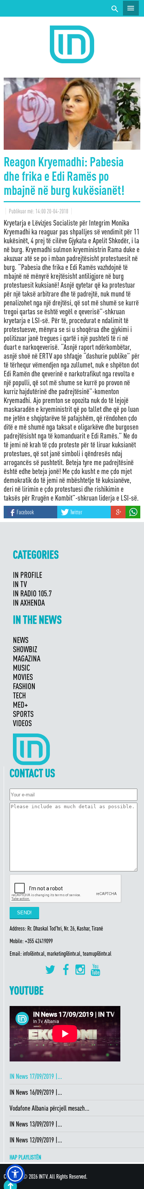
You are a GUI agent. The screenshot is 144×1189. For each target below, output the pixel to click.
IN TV (20, 584)
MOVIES (23, 676)
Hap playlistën (25, 1157)
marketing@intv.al (63, 953)
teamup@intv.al (97, 953)
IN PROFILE (27, 574)
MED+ (20, 704)
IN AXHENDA (29, 602)
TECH (19, 695)
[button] (15, 1174)
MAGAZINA (26, 658)
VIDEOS (22, 723)
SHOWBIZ (25, 649)
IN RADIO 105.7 (32, 593)
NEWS (20, 639)
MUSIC (21, 667)
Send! (24, 912)
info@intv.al (34, 953)
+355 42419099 (39, 941)
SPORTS (23, 713)
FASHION (24, 686)
